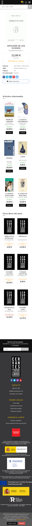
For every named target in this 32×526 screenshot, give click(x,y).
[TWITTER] (14, 380)
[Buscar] (30, 7)
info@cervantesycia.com (16, 391)
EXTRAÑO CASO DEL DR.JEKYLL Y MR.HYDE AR (9, 273)
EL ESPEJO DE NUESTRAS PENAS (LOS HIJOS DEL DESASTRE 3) (22, 194)
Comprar (9, 132)
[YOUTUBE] (20, 380)
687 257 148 (16, 388)
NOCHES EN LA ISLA (9, 308)
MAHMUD (9, 158)
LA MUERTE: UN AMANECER (23, 120)
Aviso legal (16, 403)
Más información (21, 520)
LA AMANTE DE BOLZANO (9, 194)
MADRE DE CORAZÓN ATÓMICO (9, 120)
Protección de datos (16, 408)
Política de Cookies (16, 411)
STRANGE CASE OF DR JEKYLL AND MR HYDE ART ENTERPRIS (22, 273)
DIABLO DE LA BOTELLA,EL (9, 237)
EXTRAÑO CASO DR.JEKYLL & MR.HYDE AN (22, 308)
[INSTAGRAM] (17, 380)
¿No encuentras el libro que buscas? (16, 423)
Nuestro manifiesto (16, 420)
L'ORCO (22, 157)
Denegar (21, 523)
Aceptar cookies (12, 523)
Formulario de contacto (16, 394)
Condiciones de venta (16, 406)
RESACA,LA (22, 236)
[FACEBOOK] (11, 380)
